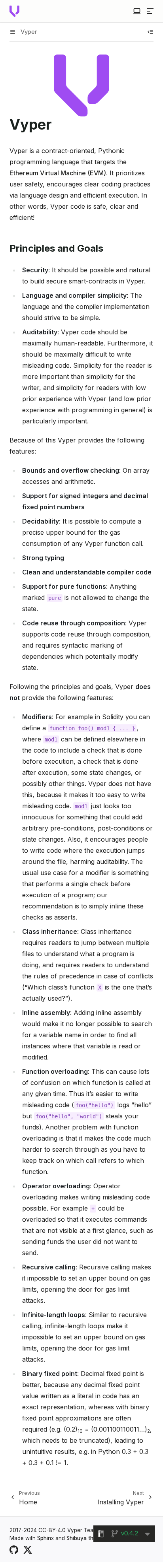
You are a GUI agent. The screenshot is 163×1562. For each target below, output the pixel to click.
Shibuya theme (85, 1538)
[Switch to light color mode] (137, 11)
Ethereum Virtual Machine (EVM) (57, 173)
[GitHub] (13, 1548)
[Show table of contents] (150, 32)
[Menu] (150, 11)
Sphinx (45, 1538)
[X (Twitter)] (27, 1548)
